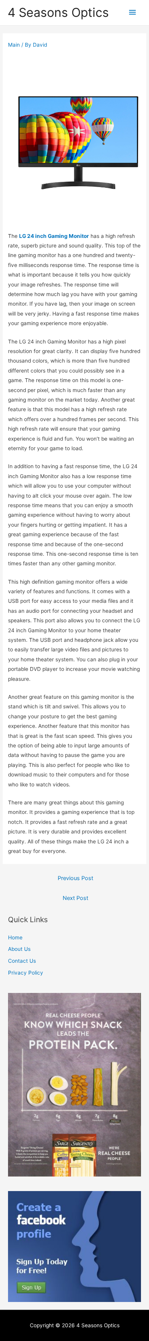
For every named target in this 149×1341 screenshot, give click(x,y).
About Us (19, 949)
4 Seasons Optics (58, 12)
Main (14, 45)
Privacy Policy (25, 973)
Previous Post (75, 878)
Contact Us (22, 961)
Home (15, 937)
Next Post (75, 898)
